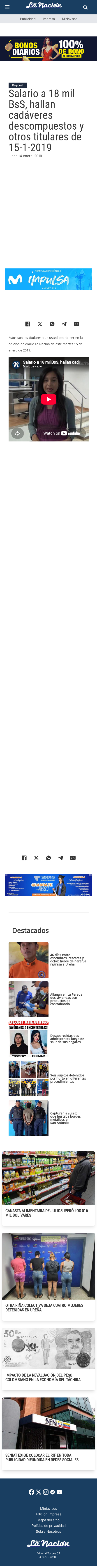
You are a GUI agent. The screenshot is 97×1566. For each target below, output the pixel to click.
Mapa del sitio (48, 1520)
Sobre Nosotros (48, 1531)
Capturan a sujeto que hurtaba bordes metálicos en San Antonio (65, 1118)
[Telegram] (64, 324)
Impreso (49, 19)
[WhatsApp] (52, 324)
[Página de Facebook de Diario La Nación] (31, 1494)
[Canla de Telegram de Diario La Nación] (52, 1493)
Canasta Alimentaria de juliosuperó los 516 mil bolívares (46, 1212)
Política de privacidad (49, 1525)
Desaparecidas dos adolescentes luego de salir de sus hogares (67, 1038)
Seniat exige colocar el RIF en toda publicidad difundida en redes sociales (42, 1457)
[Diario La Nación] (44, 6)
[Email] (76, 324)
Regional (17, 85)
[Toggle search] (85, 7)
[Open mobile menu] (7, 7)
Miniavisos (69, 19)
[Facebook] (27, 324)
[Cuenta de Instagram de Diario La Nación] (45, 1494)
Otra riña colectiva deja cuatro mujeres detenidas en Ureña (44, 1307)
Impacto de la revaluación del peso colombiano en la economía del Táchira (43, 1377)
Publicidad (28, 19)
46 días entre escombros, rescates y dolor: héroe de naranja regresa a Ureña (68, 959)
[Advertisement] (48, 207)
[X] (40, 324)
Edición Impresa (48, 1514)
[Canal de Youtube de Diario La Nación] (59, 1494)
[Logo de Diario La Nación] (48, 1545)
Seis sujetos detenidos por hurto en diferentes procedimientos (68, 1078)
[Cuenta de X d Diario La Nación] (38, 1494)
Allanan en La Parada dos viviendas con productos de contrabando (66, 999)
